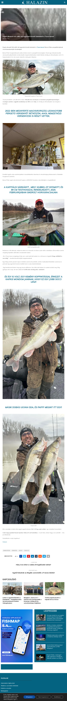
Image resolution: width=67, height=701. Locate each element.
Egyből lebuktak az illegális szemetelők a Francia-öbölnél (34, 573)
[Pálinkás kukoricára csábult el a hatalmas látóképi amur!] (41, 637)
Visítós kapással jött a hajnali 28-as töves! (52, 598)
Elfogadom (29, 697)
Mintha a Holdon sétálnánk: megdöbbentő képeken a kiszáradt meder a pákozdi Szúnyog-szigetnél (55, 627)
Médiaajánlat (4, 691)
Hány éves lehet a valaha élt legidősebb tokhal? (33, 565)
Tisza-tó (26, 550)
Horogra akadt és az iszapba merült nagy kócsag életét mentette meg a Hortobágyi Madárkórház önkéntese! (55, 618)
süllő (20, 550)
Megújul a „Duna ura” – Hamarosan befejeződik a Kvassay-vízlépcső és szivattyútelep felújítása (32, 600)
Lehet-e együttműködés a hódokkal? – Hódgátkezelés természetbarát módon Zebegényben (12, 600)
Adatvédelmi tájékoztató (8, 683)
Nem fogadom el (43, 697)
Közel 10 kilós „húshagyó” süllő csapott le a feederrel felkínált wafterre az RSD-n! (55, 656)
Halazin (5, 542)
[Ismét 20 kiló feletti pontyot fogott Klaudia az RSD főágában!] (41, 647)
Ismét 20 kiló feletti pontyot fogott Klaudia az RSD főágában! (54, 646)
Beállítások (57, 697)
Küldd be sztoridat (6, 688)
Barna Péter (6, 550)
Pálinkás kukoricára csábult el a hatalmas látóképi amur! (55, 636)
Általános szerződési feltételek (9, 685)
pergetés (14, 550)
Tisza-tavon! (41, 47)
